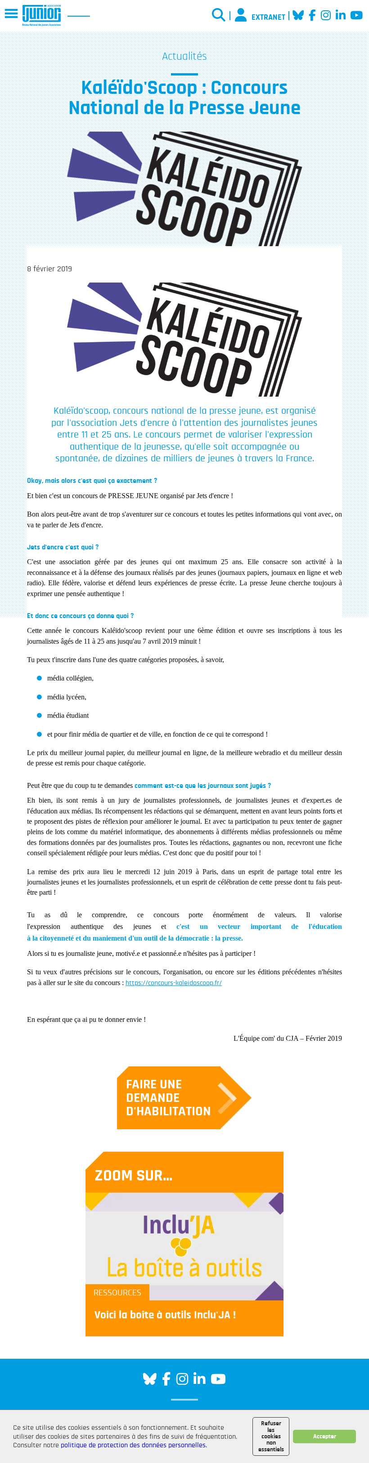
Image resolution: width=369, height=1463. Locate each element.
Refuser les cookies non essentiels (271, 1436)
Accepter (324, 1436)
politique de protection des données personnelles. (134, 1445)
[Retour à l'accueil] (41, 15)
